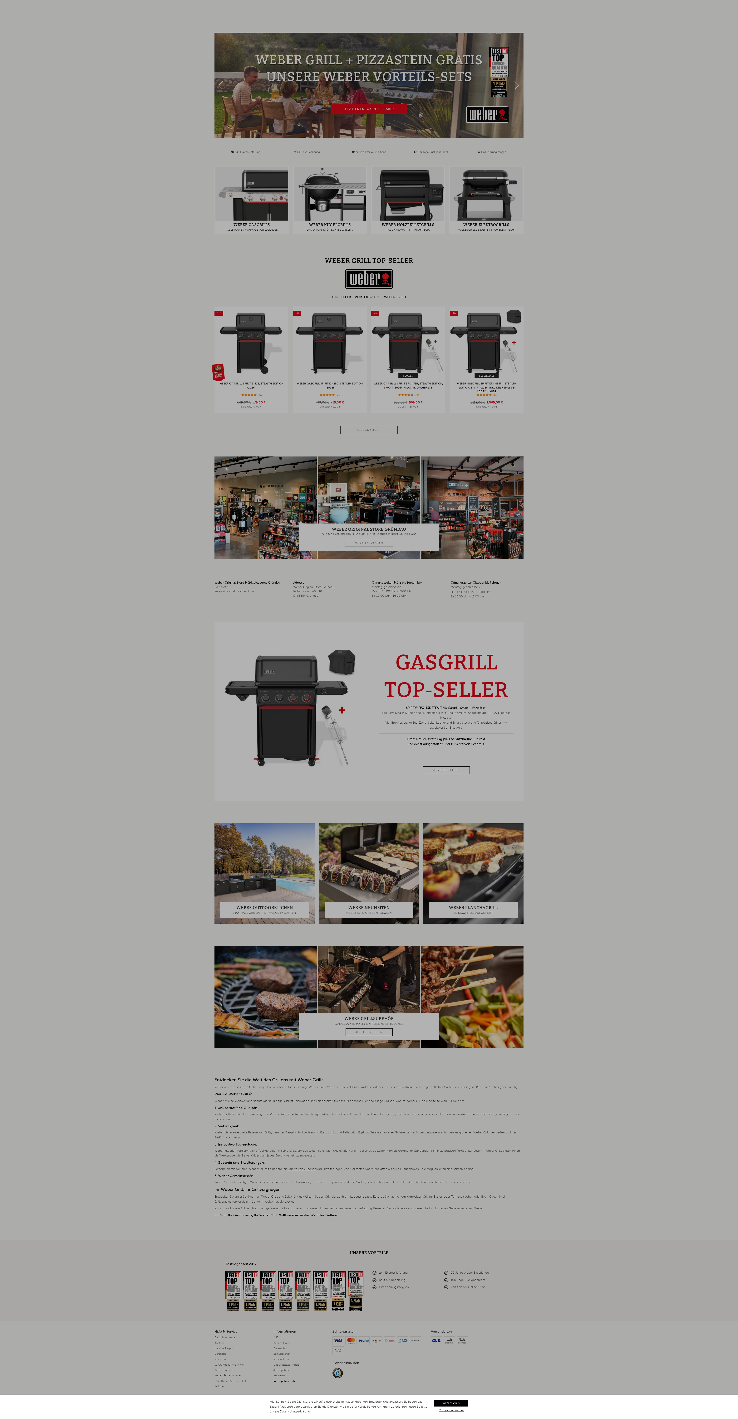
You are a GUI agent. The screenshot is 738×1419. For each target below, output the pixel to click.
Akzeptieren (451, 1403)
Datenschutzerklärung (295, 1411)
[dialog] (369, 1407)
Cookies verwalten (451, 1410)
